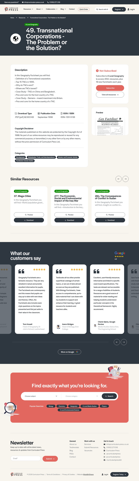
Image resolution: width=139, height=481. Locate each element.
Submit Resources (91, 447)
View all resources (109, 94)
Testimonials (74, 447)
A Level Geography (32, 24)
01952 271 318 (55, 2)
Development (20, 157)
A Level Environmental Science (69, 410)
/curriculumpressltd (114, 460)
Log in (132, 9)
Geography (73, 406)
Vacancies (88, 450)
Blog (71, 450)
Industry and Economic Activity (68, 157)
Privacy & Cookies (68, 474)
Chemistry (62, 406)
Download (30, 220)
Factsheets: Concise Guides (24, 161)
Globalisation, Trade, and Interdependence (41, 157)
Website (85, 474)
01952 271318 (112, 447)
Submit (49, 458)
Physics (104, 406)
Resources (22, 18)
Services (87, 444)
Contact (73, 456)
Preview (30, 215)
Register (118, 9)
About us (73, 444)
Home (12, 18)
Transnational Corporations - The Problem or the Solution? (48, 18)
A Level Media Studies (90, 406)
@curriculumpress (113, 453)
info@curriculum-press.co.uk (34, 2)
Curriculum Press (113, 450)
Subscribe (110, 88)
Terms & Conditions (53, 474)
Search (110, 396)
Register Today (118, 474)
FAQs (72, 453)
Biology (51, 406)
